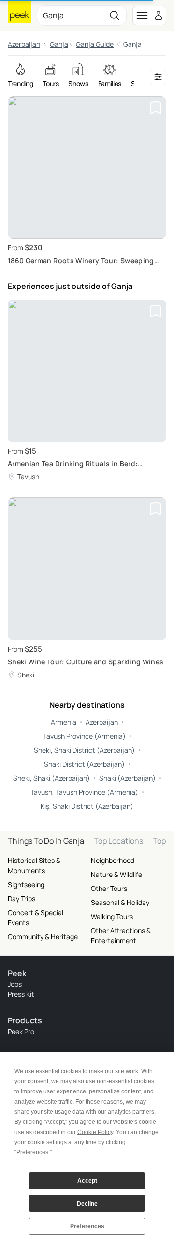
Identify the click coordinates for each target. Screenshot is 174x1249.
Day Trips (21, 898)
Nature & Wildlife (116, 874)
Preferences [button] (32, 1152)
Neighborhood (112, 860)
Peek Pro (21, 1031)
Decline (87, 1203)
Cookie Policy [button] (95, 1132)
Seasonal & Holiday (120, 902)
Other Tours (109, 888)
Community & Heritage (43, 936)
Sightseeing (26, 884)
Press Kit (21, 994)
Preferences (87, 1226)
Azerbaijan (24, 44)
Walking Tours (112, 916)
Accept (87, 1180)
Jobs (15, 984)
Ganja (59, 44)
